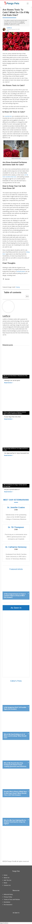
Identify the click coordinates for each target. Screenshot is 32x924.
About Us (6, 877)
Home (5, 875)
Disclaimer (7, 902)
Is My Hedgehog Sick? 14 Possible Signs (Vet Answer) (15, 708)
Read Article (8, 382)
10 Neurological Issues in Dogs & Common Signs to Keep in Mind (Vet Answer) (14, 412)
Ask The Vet (7, 880)
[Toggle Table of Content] (26, 296)
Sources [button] (7, 279)
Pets (8, 31)
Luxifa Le (9, 28)
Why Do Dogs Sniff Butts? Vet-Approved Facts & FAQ (15, 449)
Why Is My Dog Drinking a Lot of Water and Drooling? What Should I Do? (15, 735)
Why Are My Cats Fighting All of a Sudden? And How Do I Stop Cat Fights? (15, 821)
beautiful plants (21, 271)
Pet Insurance (8, 904)
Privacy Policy (8, 897)
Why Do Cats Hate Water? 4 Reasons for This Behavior (15, 376)
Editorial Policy (8, 894)
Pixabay (19, 158)
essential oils (8, 116)
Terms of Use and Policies (12, 899)
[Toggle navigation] (28, 3)
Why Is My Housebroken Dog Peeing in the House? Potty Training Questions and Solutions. (15, 764)
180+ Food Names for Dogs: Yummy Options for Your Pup (15, 485)
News (5, 883)
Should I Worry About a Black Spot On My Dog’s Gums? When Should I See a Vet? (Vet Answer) (15, 793)
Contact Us (7, 885)
